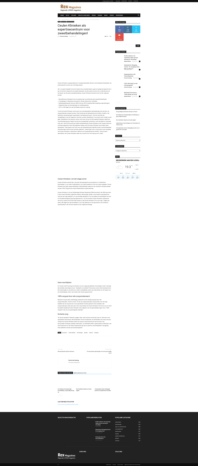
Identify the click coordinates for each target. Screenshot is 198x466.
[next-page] (61, 395)
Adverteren (108, 464)
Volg (128, 26)
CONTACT (130, 1)
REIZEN (94, 15)
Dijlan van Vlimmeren (128, 68)
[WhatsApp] (69, 39)
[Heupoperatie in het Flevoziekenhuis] (119, 77)
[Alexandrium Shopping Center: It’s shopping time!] (119, 68)
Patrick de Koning (64, 36)
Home (59, 19)
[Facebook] (59, 39)
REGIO (106, 15)
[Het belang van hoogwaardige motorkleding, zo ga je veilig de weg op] (66, 382)
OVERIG (112, 15)
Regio (59, 21)
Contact (114, 464)
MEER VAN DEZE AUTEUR (80, 373)
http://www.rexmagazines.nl (74, 362)
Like (119, 26)
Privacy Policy (120, 464)
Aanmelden (118, 1)
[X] (62, 39)
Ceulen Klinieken (72, 332)
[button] (138, 15)
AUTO (67, 15)
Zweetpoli (96, 332)
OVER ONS (136, 1)
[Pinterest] (66, 39)
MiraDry (86, 332)
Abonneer (119, 33)
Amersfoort (63, 21)
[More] (73, 39)
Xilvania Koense (127, 61)
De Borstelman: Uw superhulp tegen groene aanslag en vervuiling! (131, 57)
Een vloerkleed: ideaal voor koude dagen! (126, 120)
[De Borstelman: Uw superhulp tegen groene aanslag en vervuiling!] (119, 59)
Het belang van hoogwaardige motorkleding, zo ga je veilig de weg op (66, 390)
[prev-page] (59, 395)
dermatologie (80, 332)
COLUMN (73, 15)
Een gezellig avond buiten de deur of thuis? (126, 111)
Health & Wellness (66, 19)
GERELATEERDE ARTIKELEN (65, 373)
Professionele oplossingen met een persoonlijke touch (99, 352)
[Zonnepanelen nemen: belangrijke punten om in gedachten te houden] (103, 382)
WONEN (100, 15)
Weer (117, 156)
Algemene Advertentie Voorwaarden (132, 464)
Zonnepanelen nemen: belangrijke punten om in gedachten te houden (128, 128)
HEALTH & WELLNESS (84, 15)
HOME (62, 15)
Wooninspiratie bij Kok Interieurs (66, 351)
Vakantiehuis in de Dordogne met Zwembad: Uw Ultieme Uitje (128, 124)
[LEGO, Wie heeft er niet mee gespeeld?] (119, 86)
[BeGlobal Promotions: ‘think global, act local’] (119, 96)
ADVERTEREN (124, 1)
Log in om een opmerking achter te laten (68, 404)
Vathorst (91, 332)
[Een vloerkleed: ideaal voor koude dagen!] (84, 382)
